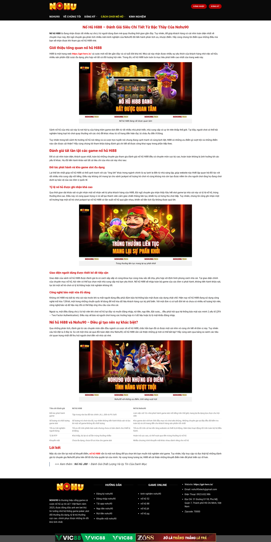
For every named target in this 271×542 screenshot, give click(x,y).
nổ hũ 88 (145, 503)
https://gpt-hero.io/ (81, 53)
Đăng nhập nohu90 (106, 498)
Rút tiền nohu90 (104, 513)
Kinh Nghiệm (137, 16)
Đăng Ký (89, 16)
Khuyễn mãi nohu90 (106, 518)
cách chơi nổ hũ (112, 16)
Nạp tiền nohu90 (104, 508)
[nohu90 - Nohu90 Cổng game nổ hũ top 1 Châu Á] (63, 6)
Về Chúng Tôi (72, 16)
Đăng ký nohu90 (104, 493)
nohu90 (54, 16)
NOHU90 (53, 500)
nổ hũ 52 (145, 498)
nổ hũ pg (145, 513)
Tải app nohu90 (104, 503)
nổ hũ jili (145, 508)
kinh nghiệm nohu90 (151, 493)
